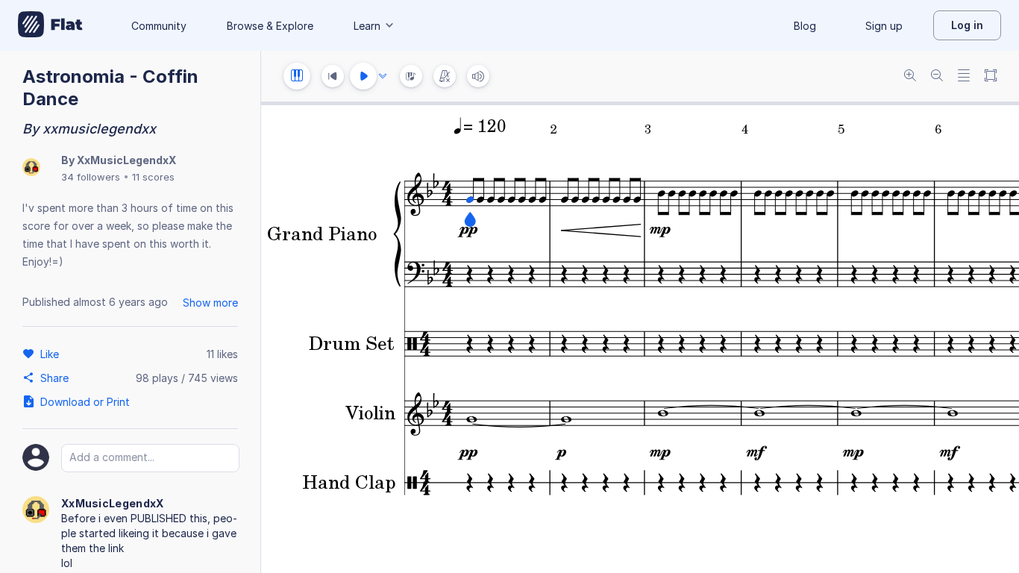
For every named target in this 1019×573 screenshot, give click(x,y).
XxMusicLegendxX (126, 160)
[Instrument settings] (296, 76)
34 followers (90, 177)
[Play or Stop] (363, 76)
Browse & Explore (270, 25)
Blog (805, 25)
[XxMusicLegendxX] (31, 168)
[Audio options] (383, 76)
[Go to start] (333, 76)
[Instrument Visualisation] (411, 76)
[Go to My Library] (50, 25)
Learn (367, 25)
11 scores (153, 177)
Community (158, 25)
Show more (210, 302)
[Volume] (478, 76)
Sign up (884, 25)
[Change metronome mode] (444, 76)
